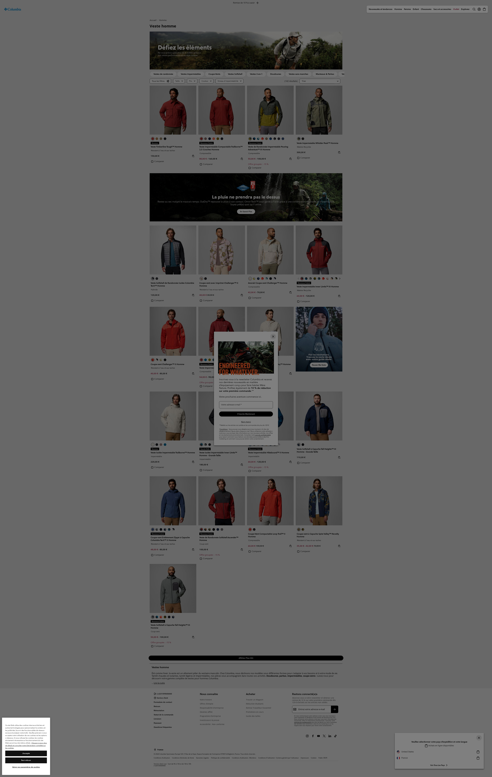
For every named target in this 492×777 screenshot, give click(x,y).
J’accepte (26, 753)
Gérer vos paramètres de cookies (26, 767)
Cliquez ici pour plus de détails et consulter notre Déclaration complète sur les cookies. (26, 745)
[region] (26, 746)
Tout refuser (26, 760)
